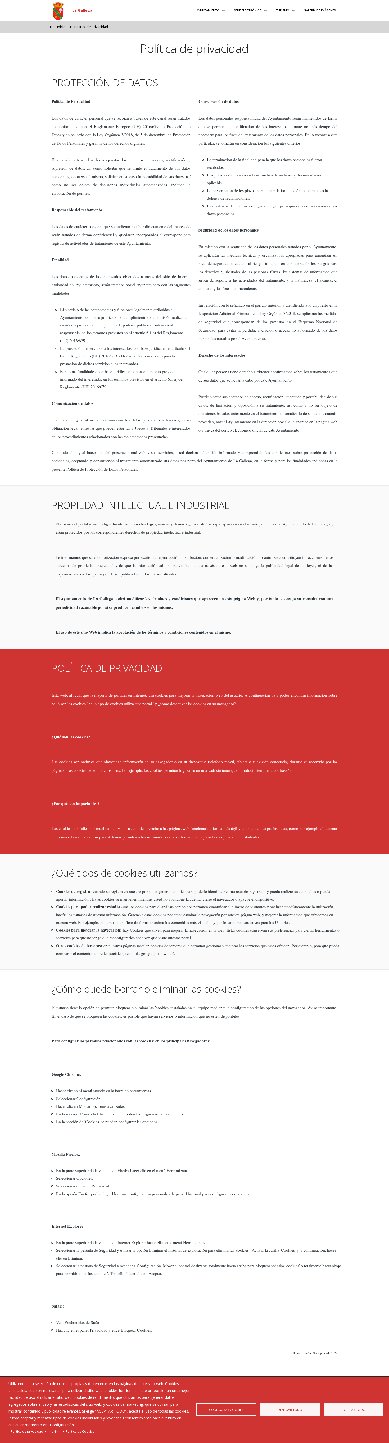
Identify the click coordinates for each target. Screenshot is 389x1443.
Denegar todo (290, 1410)
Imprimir (54, 1431)
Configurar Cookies (226, 1410)
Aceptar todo (353, 1410)
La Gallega (82, 10)
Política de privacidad (27, 1431)
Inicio (61, 27)
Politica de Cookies (80, 1431)
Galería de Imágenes (320, 10)
